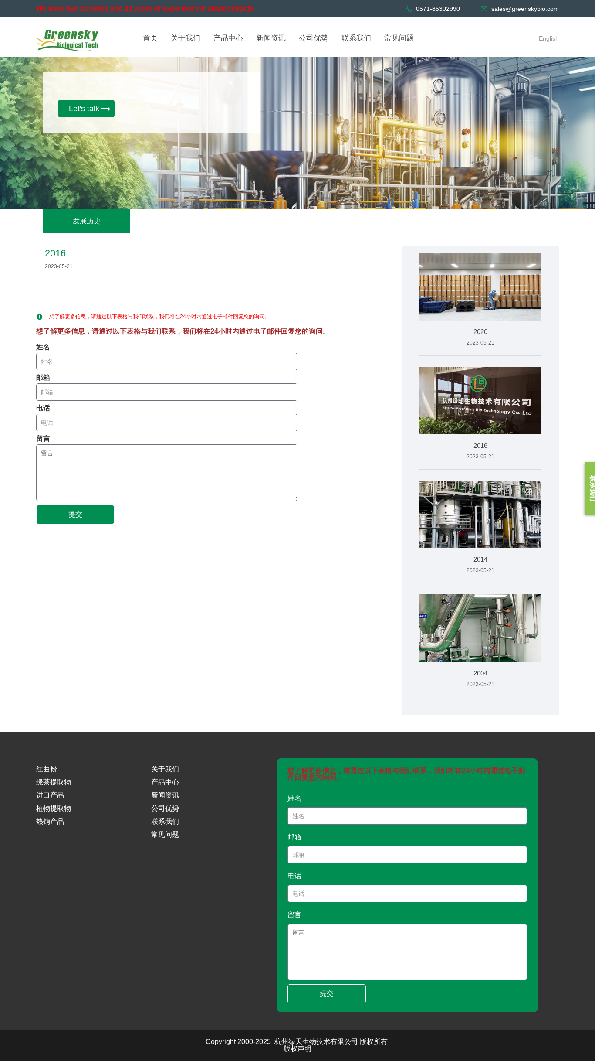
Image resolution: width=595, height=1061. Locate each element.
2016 (480, 445)
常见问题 (165, 834)
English (549, 38)
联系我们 (165, 821)
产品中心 (165, 782)
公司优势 (165, 808)
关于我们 (165, 769)
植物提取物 (53, 808)
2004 (480, 673)
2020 (480, 331)
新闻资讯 (165, 795)
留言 (43, 438)
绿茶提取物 (53, 782)
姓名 (43, 347)
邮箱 (43, 377)
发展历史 (87, 221)
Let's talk (84, 108)
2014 (480, 559)
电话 (43, 408)
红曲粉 (46, 769)
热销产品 (50, 821)
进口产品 (50, 795)
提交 (75, 514)
